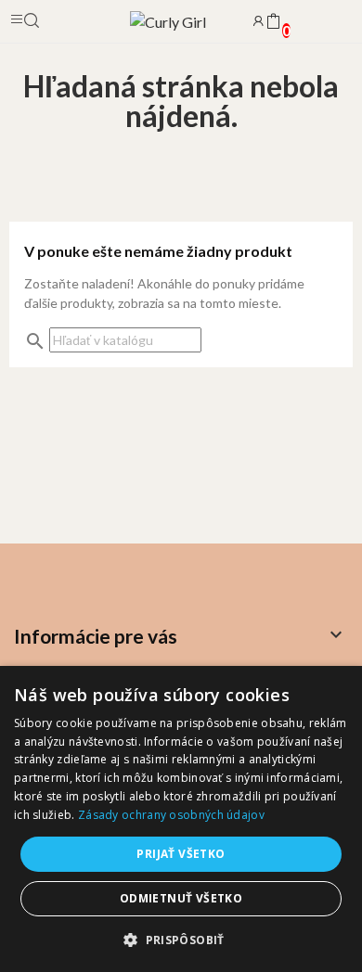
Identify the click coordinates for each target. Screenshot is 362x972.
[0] (272, 22)
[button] (181, 939)
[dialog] (181, 819)
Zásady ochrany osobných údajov (171, 815)
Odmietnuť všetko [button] (181, 898)
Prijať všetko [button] (180, 854)
